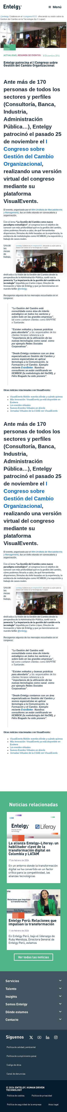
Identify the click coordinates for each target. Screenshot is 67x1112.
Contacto (12, 1020)
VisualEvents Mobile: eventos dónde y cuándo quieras (36, 397)
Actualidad (10, 55)
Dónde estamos (17, 1012)
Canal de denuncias (16, 1073)
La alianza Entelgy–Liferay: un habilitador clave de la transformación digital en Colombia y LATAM (33, 848)
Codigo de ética (14, 1065)
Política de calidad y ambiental (21, 1047)
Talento (11, 989)
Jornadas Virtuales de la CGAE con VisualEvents (34, 411)
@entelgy (22, 289)
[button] (33, 981)
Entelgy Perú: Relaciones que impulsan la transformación (32, 922)
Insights (11, 996)
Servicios (12, 981)
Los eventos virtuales (20, 405)
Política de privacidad (42, 1095)
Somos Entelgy (16, 1004)
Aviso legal (53, 1104)
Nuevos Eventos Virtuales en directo (27, 408)
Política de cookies (15, 1095)
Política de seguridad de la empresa (24, 1104)
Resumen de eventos (29, 55)
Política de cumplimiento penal (21, 1056)
